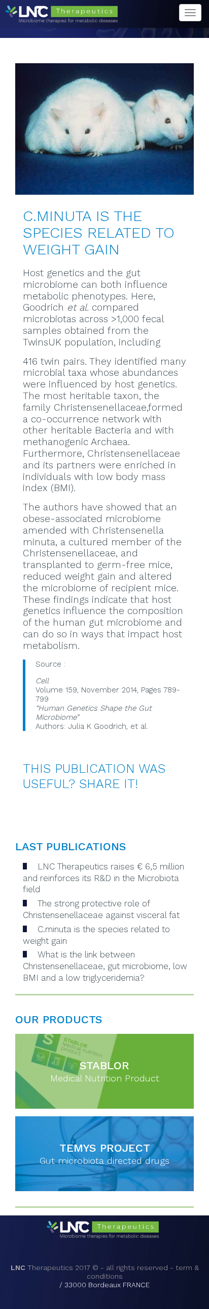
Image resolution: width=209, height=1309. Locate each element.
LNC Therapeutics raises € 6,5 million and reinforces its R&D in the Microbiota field (103, 878)
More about (86, 1071)
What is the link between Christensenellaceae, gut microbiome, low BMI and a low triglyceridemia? (105, 966)
